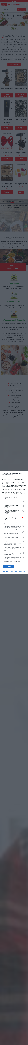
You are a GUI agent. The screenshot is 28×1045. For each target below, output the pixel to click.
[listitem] (14, 498)
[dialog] (14, 522)
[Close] (25, 473)
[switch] (23, 501)
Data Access (14, 571)
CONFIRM (8, 566)
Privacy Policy (22, 571)
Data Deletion (6, 571)
